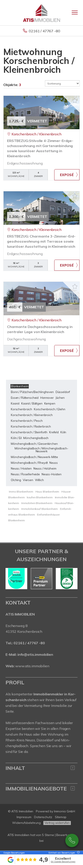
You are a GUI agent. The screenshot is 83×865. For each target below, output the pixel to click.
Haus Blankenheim (47, 491)
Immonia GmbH (64, 811)
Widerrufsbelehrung (26, 823)
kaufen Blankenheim (39, 497)
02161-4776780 (72, 840)
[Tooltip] (78, 853)
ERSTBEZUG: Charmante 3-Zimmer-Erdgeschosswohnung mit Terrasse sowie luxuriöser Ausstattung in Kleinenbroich (41, 241)
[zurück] (10, 578)
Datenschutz (43, 817)
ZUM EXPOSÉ (66, 174)
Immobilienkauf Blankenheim (39, 508)
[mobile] (75, 12)
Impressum (24, 817)
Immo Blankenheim (21, 491)
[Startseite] (41, 12)
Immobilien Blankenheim (36, 503)
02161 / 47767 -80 (44, 31)
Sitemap (60, 817)
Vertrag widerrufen (57, 823)
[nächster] (72, 578)
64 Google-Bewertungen (63, 861)
